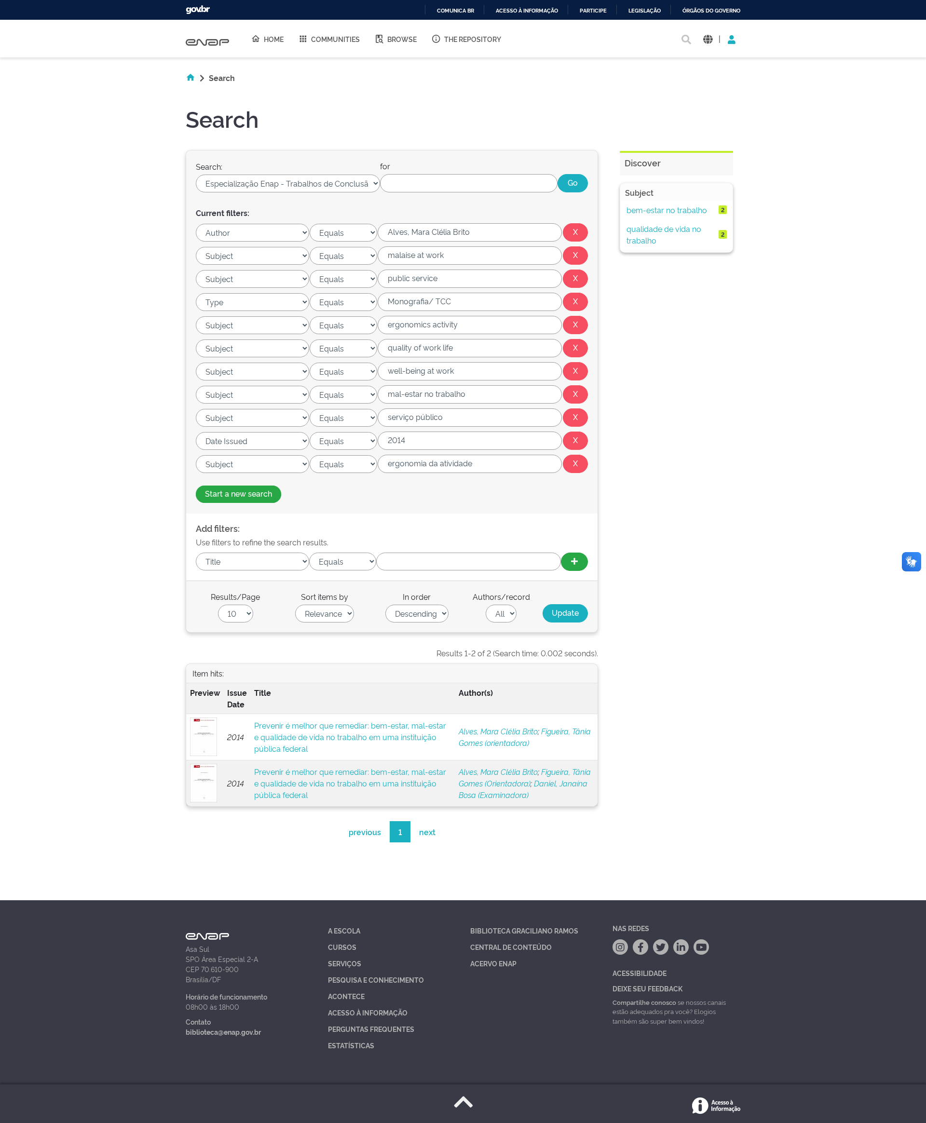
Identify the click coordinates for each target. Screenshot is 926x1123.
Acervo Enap (493, 963)
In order (417, 596)
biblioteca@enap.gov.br (223, 1031)
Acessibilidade (640, 972)
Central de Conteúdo (511, 946)
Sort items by (324, 596)
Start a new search (238, 493)
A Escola (344, 930)
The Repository (472, 38)
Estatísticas (351, 1045)
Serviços (344, 963)
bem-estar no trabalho (666, 209)
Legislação (644, 11)
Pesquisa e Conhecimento (376, 979)
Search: (209, 166)
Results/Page (235, 596)
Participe (593, 11)
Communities (335, 38)
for (385, 166)
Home (274, 38)
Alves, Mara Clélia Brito (498, 731)
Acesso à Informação (368, 1012)
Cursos (342, 946)
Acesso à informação (527, 11)
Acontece (346, 996)
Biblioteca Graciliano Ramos (524, 930)
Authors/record (501, 596)
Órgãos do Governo (711, 11)
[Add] (574, 562)
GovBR (198, 9)
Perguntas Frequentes (371, 1028)
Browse (402, 38)
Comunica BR (455, 11)
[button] (708, 39)
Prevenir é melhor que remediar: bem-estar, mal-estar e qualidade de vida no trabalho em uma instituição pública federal (350, 737)
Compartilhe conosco (644, 1002)
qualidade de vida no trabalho (663, 234)
